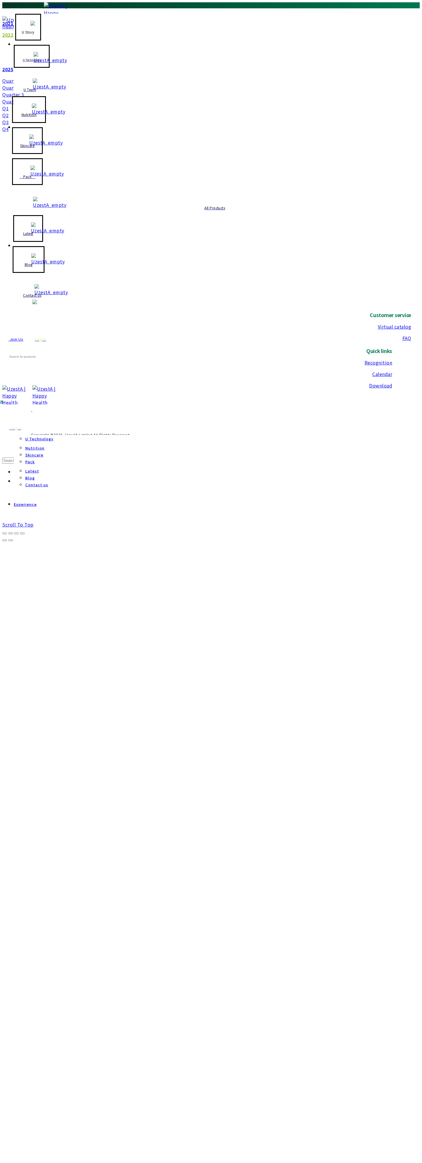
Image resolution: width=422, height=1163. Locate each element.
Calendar (382, 374)
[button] (13, 80)
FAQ (406, 338)
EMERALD (69, 12)
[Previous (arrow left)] (4, 540)
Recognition (378, 362)
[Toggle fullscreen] (16, 533)
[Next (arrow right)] (10, 540)
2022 (7, 34)
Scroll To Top (18, 524)
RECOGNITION (38, 11)
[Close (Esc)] (4, 533)
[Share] (10, 533)
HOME (9, 11)
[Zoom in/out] (22, 533)
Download (380, 385)
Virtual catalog (394, 326)
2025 (7, 69)
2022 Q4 (92, 12)
